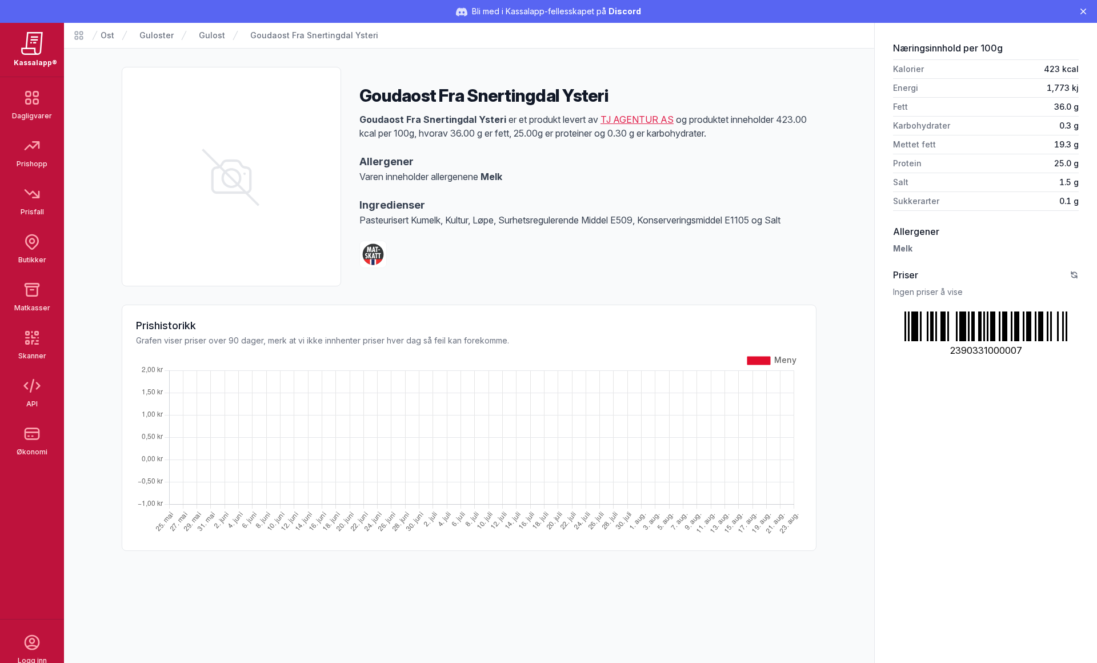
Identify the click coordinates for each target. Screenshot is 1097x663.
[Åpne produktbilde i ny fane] (231, 176)
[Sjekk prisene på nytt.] (1074, 274)
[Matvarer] (79, 35)
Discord (624, 11)
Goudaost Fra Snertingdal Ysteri (314, 35)
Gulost (212, 35)
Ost (107, 35)
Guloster (156, 35)
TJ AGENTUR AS (637, 119)
